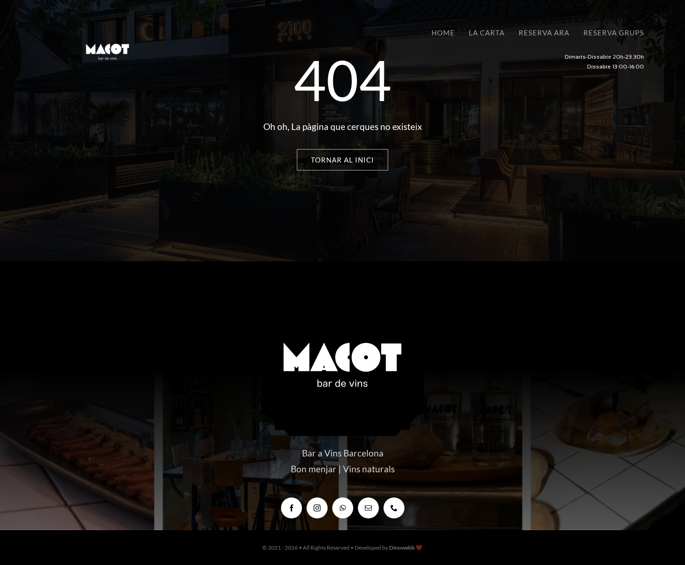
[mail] (368, 507)
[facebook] (291, 507)
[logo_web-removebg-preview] (107, 32)
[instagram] (317, 507)
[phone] (394, 507)
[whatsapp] (342, 507)
